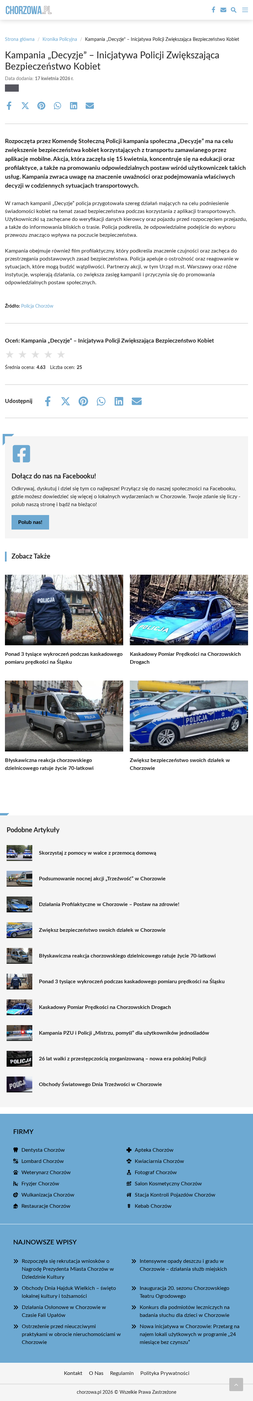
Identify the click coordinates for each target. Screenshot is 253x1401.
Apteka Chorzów (154, 1150)
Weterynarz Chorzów (46, 1172)
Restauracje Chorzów (45, 1206)
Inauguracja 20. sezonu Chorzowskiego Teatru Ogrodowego (184, 1292)
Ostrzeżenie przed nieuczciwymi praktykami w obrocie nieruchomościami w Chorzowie (71, 1334)
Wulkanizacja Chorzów (47, 1195)
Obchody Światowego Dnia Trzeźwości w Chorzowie (100, 1084)
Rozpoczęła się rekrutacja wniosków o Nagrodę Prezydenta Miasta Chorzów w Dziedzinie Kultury (68, 1269)
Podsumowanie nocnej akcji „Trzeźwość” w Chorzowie (102, 878)
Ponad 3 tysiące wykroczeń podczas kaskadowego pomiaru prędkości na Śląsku (132, 981)
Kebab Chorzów (153, 1206)
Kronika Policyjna (59, 39)
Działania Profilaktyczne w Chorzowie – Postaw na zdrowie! (109, 904)
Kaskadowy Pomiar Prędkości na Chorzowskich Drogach (105, 1007)
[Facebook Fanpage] (213, 10)
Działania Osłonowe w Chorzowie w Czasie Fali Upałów (64, 1311)
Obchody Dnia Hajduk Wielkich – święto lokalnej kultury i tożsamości (69, 1292)
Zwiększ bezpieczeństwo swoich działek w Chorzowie (102, 930)
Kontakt (73, 1373)
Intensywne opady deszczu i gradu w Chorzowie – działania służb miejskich (183, 1265)
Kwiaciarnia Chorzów (159, 1161)
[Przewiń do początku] (236, 1384)
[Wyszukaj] (233, 11)
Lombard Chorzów (42, 1161)
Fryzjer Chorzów (40, 1183)
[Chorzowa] (27, 10)
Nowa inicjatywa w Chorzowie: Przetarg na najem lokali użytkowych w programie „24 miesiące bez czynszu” (189, 1334)
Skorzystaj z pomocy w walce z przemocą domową (97, 853)
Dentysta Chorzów (43, 1150)
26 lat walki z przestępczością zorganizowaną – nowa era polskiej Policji (122, 1058)
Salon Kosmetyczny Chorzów (168, 1183)
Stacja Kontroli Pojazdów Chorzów (175, 1195)
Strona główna (20, 39)
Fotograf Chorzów (156, 1172)
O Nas (96, 1373)
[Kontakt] (223, 10)
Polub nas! (30, 522)
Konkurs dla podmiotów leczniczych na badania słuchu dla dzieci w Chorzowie (185, 1311)
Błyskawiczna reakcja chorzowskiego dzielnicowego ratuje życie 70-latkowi (127, 956)
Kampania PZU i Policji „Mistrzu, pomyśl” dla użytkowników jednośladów (124, 1033)
